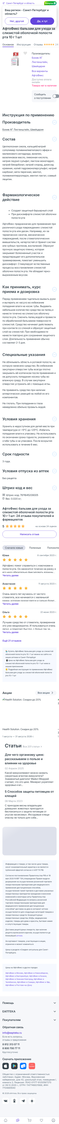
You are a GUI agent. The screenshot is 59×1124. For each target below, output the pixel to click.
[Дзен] (32, 1101)
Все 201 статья (31, 746)
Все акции (44, 692)
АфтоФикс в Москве (14, 973)
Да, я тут (42, 21)
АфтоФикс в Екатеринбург (16, 976)
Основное (8, 44)
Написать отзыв (29, 534)
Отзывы (46, 44)
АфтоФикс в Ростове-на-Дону (18, 985)
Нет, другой (17, 21)
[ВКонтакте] (5, 1101)
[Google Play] (14, 1066)
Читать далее (10, 575)
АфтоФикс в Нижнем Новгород (19, 979)
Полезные (35, 547)
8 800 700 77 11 (11, 1048)
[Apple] (5, 1066)
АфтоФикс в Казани (37, 976)
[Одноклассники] (14, 1101)
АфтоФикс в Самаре (26, 982)
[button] (18, 3)
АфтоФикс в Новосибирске (36, 973)
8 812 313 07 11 (11, 1044)
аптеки (19, 935)
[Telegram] (23, 1101)
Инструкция (24, 44)
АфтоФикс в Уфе (43, 982)
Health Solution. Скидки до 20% (20, 729)
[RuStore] (23, 1066)
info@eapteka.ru (12, 1032)
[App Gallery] (32, 1066)
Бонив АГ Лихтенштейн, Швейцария (40, 62)
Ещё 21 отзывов (12, 640)
